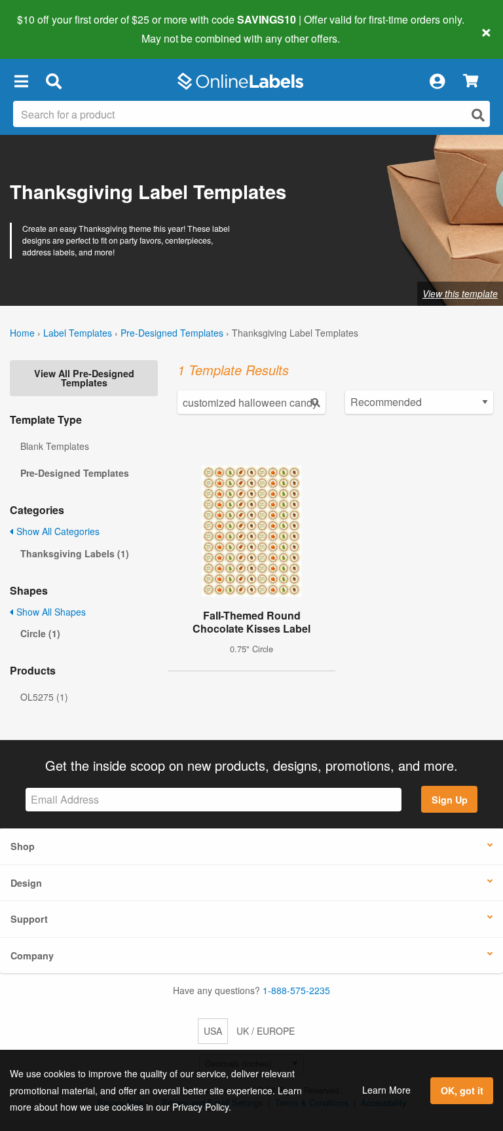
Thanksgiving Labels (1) (74, 553)
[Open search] (478, 115)
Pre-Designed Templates (172, 332)
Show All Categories (57, 531)
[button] (21, 81)
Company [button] (32, 955)
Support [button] (29, 918)
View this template (460, 293)
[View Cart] (470, 81)
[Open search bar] (53, 81)
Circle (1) (40, 633)
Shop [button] (22, 846)
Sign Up (450, 799)
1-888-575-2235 (296, 990)
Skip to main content (47, 28)
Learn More (386, 1089)
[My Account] (436, 81)
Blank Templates (54, 446)
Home (22, 332)
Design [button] (26, 882)
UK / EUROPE (265, 1030)
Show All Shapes (50, 611)
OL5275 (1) (44, 696)
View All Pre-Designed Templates (84, 378)
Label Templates (77, 332)
